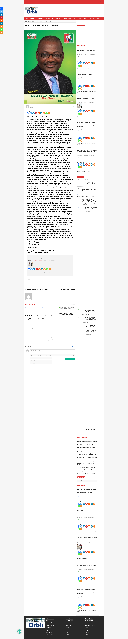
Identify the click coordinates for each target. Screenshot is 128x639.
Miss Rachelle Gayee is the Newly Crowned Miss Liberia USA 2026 (91, 209)
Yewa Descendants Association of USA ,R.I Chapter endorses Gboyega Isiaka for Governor (36, 288)
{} (48, 355)
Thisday (87, 630)
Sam (78, 461)
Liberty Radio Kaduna (89, 623)
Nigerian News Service (89, 618)
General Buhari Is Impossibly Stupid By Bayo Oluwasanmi (42, 258)
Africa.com (48, 620)
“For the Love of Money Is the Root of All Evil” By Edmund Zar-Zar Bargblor (91, 428)
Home (26, 2)
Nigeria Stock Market (66, 18)
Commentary (41, 18)
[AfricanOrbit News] (31, 10)
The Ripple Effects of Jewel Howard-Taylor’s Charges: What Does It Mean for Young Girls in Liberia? (32, 317)
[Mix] (44, 113)
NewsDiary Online (89, 620)
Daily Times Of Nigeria (50, 630)
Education (48, 18)
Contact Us (30, 2)
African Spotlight (49, 622)
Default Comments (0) (29, 331)
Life (53, 18)
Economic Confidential (50, 634)
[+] (50, 355)
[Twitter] (31, 113)
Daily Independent (50, 629)
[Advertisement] (79, 8)
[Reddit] (39, 113)
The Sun (87, 632)
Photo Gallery (96, 18)
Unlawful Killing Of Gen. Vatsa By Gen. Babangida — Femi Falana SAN (50, 317)
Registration (43, 2)
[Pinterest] (36, 113)
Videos (85, 18)
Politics (74, 18)
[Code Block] (44, 355)
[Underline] (35, 355)
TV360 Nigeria (88, 629)
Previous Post (29, 286)
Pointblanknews (69, 629)
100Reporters (49, 618)
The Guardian (68, 636)
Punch (67, 632)
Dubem (78, 471)
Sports (80, 18)
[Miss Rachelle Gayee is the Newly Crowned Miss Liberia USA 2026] (80, 256)
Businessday (48, 623)
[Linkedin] (33, 113)
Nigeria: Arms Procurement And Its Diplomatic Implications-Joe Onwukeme (64, 288)
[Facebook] (100, 2)
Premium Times (69, 630)
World (90, 18)
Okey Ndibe (68, 622)
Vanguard (87, 627)
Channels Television (50, 625)
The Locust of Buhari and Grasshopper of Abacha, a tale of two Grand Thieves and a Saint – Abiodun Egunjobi (87, 98)
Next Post (70, 286)
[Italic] (33, 355)
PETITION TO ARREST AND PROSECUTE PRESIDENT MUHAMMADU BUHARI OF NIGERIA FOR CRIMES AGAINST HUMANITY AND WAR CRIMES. (86, 50)
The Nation (87, 634)
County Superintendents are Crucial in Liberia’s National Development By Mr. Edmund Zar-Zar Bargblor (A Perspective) (67, 314)
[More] (49, 113)
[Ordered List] (39, 355)
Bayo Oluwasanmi (38, 260)
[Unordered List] (41, 355)
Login (39, 2)
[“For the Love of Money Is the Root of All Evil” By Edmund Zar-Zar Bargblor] (80, 428)
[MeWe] (41, 113)
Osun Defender (69, 623)
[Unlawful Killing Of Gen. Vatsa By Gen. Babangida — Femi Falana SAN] (79, 189)
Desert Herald (49, 632)
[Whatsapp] (46, 113)
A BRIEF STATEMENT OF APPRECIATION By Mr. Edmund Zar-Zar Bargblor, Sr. (91, 310)
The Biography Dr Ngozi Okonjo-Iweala (84, 74)
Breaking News (33, 18)
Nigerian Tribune (69, 618)
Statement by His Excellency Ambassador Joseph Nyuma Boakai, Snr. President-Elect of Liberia (87, 463)
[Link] (46, 355)
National (58, 18)
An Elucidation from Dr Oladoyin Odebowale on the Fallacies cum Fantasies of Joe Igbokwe (91, 319)
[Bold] (31, 355)
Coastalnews (48, 627)
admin (30, 106)
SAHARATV (68, 634)
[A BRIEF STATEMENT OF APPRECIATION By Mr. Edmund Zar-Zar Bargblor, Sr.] (80, 310)
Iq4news (47, 636)
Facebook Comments (38, 331)
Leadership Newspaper (90, 625)
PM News (67, 627)
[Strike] (37, 355)
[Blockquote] (43, 355)
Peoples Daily (68, 625)
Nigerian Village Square (70, 620)
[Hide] (0, 34)
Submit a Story (35, 2)
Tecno (78, 467)
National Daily (88, 622)
